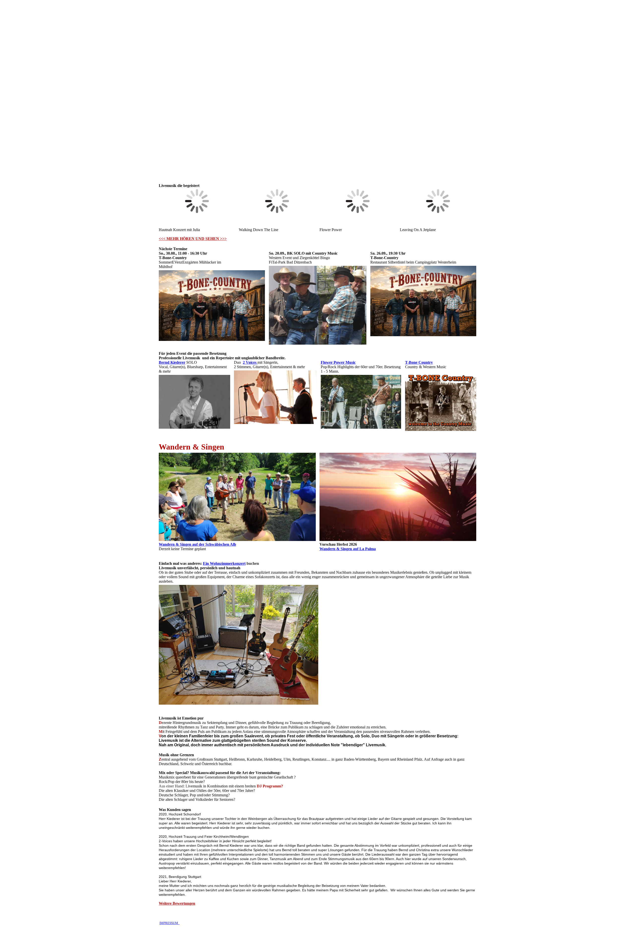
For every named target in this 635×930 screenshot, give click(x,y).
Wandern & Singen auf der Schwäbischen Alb (197, 544)
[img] (317, 87)
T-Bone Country (419, 362)
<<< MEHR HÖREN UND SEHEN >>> (193, 239)
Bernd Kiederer (172, 362)
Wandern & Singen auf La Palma (347, 549)
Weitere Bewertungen (177, 903)
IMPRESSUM (169, 923)
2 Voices (250, 362)
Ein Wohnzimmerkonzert (224, 563)
